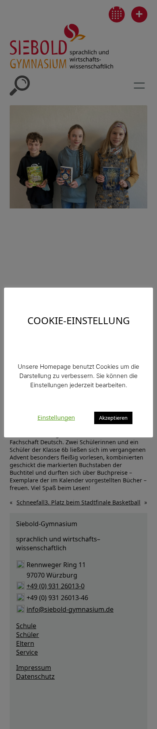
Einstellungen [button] (56, 417)
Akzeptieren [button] (113, 417)
